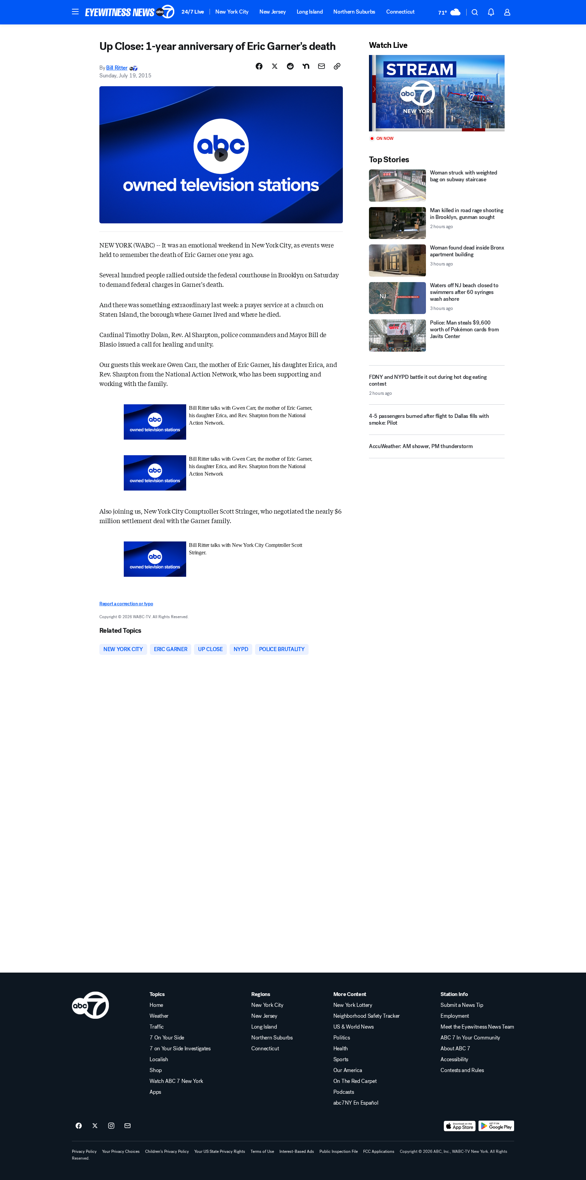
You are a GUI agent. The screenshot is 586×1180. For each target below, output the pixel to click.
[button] (75, 11)
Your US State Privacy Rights (219, 1151)
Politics (341, 1037)
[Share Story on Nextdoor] (306, 66)
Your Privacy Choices (121, 1151)
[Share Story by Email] (321, 66)
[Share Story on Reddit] (290, 66)
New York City (232, 11)
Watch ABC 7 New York (176, 1081)
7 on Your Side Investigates (180, 1048)
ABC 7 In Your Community (470, 1037)
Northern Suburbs (354, 11)
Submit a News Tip (462, 1005)
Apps (155, 1092)
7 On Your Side (167, 1037)
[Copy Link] (337, 66)
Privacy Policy (84, 1151)
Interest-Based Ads (296, 1151)
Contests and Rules (462, 1070)
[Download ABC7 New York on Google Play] (496, 1126)
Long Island (310, 11)
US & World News (353, 1027)
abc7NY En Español (355, 1103)
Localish (159, 1059)
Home (156, 1005)
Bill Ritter (116, 67)
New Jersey (272, 11)
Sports (340, 1059)
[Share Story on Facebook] (259, 66)
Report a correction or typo (126, 604)
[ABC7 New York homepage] (130, 12)
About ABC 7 (455, 1048)
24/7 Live (192, 11)
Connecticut (400, 11)
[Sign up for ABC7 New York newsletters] (127, 1126)
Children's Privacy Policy (167, 1151)
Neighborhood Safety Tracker (366, 1016)
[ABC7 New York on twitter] (95, 1126)
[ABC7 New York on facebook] (78, 1126)
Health (340, 1048)
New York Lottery (352, 1005)
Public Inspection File (338, 1151)
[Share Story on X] (274, 66)
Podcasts (343, 1092)
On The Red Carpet (355, 1081)
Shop (156, 1070)
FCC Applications (378, 1151)
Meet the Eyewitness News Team (477, 1027)
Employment (455, 1016)
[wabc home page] (90, 1005)
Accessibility (454, 1059)
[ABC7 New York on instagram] (111, 1126)
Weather (159, 1016)
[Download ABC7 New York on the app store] (460, 1126)
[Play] (437, 93)
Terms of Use (262, 1151)
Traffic (157, 1027)
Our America (347, 1070)
